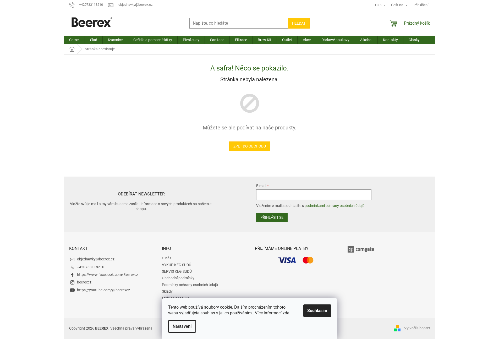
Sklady (167, 291)
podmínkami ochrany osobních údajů (335, 206)
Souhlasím (317, 310)
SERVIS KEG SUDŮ (177, 271)
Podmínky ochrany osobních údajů (190, 285)
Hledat (298, 23)
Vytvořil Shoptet (417, 328)
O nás (166, 258)
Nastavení (182, 326)
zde (286, 312)
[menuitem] (74, 40)
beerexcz (84, 282)
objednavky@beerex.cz (95, 259)
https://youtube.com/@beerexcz (103, 290)
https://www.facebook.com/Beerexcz (107, 274)
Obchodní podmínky (178, 278)
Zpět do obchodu (249, 146)
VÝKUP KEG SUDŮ (176, 265)
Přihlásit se (271, 217)
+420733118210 (90, 267)
